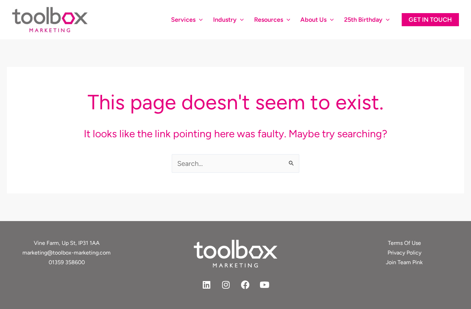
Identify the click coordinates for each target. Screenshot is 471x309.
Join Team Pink (404, 262)
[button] (199, 20)
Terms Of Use (404, 243)
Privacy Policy (404, 252)
